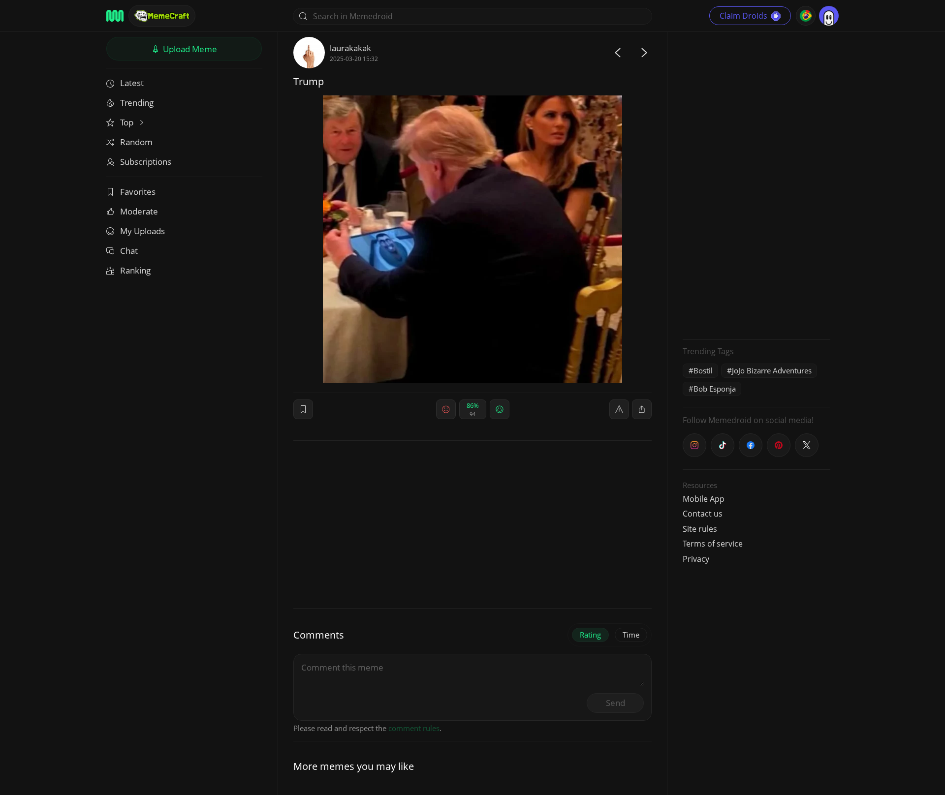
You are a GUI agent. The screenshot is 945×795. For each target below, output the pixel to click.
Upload (189, 49)
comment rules (414, 728)
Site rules (700, 528)
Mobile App (703, 498)
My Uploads (142, 231)
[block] (642, 409)
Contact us (703, 513)
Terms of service (713, 543)
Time (631, 635)
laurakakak (350, 48)
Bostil (703, 370)
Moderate (139, 211)
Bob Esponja (714, 389)
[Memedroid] (115, 16)
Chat (129, 250)
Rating (590, 635)
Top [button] (127, 122)
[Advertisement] (756, 184)
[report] (619, 409)
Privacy (696, 558)
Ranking (135, 270)
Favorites (138, 191)
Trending (137, 102)
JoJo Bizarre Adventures (772, 370)
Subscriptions (145, 161)
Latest (132, 83)
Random (136, 142)
